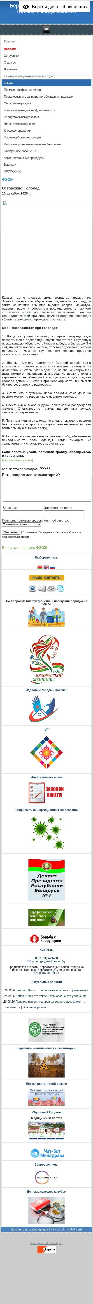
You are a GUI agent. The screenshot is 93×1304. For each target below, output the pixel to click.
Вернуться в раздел (24, 548)
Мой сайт (76, 1229)
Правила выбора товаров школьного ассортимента (50, 1001)
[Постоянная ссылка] (17, 460)
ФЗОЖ (7, 180)
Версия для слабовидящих (29, 1229)
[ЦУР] (46, 771)
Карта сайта (59, 1229)
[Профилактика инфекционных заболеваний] (46, 851)
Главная (9, 41)
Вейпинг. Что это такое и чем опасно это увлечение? (52, 990)
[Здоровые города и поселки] (46, 723)
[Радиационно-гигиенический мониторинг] (46, 1077)
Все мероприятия (34, 1007)
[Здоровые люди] (46, 1185)
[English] (46, 567)
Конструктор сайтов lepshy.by (46, 1243)
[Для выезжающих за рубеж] (46, 1223)
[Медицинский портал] (46, 1140)
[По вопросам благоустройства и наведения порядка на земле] (46, 626)
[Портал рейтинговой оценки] (46, 1106)
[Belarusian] (40, 567)
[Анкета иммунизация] (46, 803)
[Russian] (53, 567)
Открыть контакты (46, 972)
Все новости (11, 1007)
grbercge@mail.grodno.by (48, 961)
